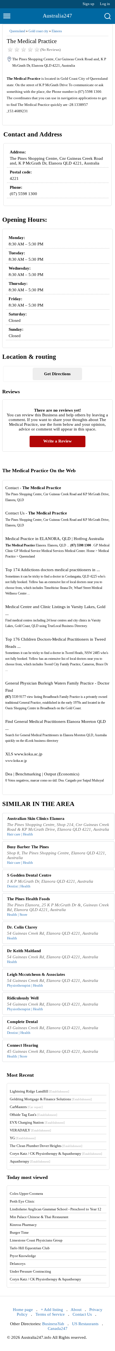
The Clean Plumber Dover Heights (46, 1146)
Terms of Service (50, 1314)
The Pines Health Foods (28, 899)
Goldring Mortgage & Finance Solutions (51, 1099)
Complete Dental (22, 1021)
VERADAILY (30, 1130)
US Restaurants (85, 1324)
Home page (23, 1309)
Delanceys (17, 1264)
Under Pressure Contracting (30, 1271)
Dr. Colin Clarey (22, 927)
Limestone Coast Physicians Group (36, 1240)
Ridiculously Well (23, 998)
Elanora (57, 31)
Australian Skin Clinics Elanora (35, 818)
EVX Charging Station (37, 1122)
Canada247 (58, 1328)
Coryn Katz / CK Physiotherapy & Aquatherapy (56, 1153)
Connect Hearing (22, 1045)
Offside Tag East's (33, 1115)
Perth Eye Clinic (22, 1201)
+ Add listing (52, 1309)
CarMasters (26, 1107)
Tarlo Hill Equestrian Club (30, 1248)
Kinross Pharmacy (23, 1225)
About (76, 1309)
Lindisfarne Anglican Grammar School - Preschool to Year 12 (55, 1209)
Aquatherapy (30, 1161)
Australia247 (57, 16)
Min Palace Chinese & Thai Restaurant (39, 1217)
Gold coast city (38, 31)
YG (23, 1138)
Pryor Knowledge (23, 1256)
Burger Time (19, 1232)
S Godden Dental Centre (29, 875)
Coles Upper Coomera (26, 1193)
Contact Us (82, 1314)
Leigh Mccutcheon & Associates (36, 974)
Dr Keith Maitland (24, 951)
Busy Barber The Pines (28, 847)
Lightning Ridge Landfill (39, 1091)
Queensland (17, 31)
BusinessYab (53, 1324)
